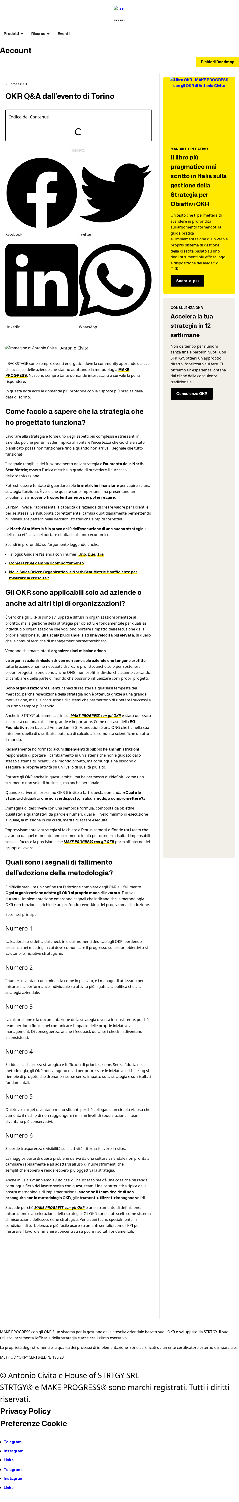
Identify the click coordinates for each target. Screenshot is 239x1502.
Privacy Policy (25, 1411)
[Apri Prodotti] (22, 34)
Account (16, 50)
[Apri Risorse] (48, 34)
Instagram (14, 1451)
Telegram (13, 1442)
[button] (41, 197)
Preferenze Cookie (33, 1423)
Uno (82, 554)
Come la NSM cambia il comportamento (46, 563)
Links (9, 1460)
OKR (23, 84)
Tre (100, 554)
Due (91, 554)
